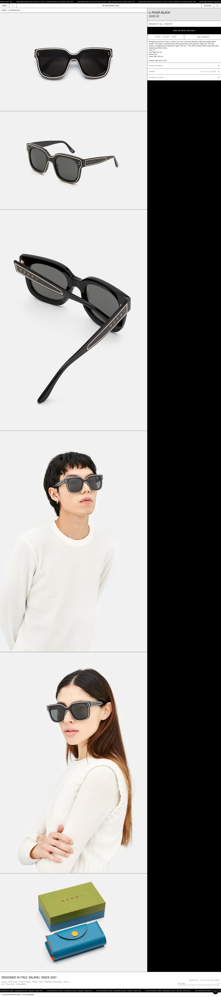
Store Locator (13, 982)
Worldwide (48, 982)
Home (4, 10)
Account (4, 982)
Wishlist (35, 982)
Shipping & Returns (156, 77)
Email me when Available (184, 30)
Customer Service (25, 982)
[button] (217, 5)
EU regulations (21, 984)
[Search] (12, 5)
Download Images (155, 65)
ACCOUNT (208, 6)
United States (57, 982)
